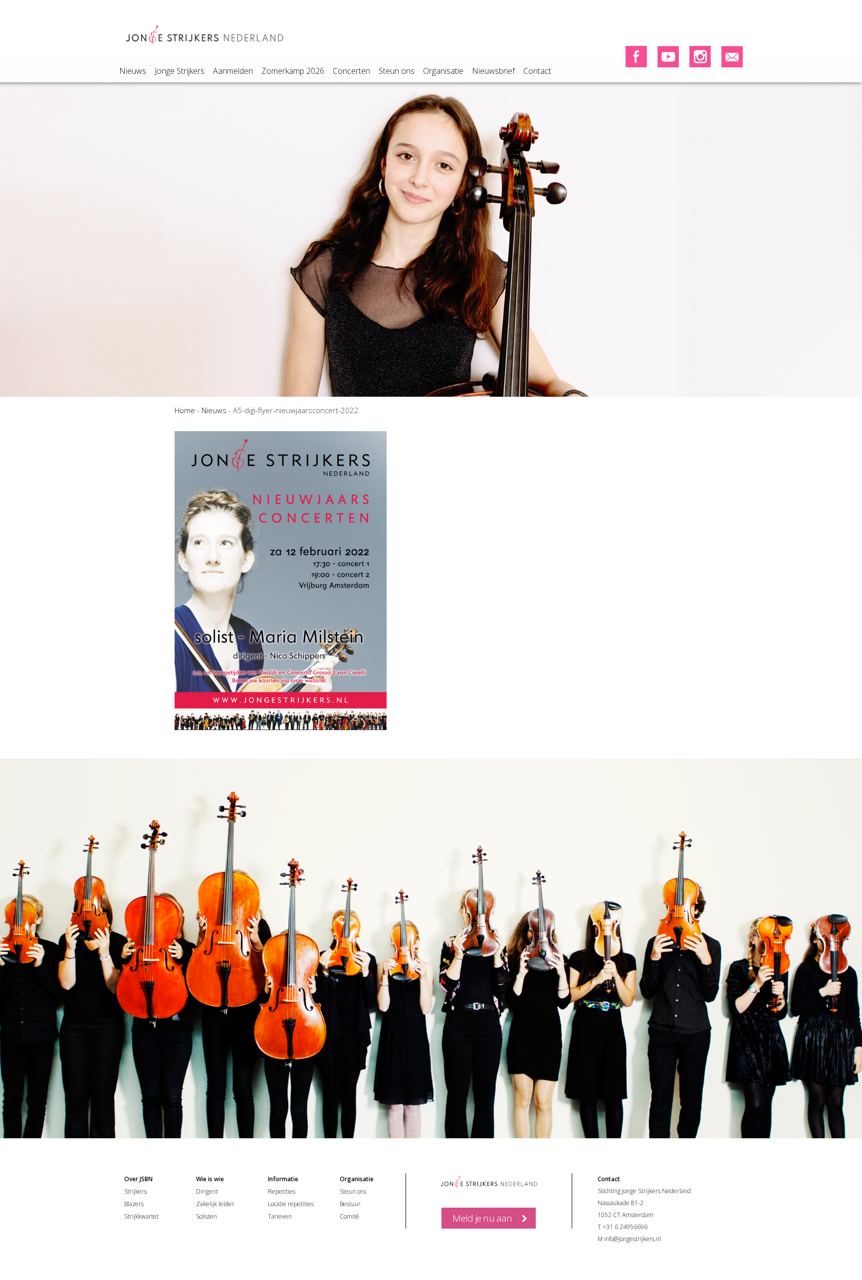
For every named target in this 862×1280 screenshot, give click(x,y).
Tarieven (280, 1216)
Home (185, 410)
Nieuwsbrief (493, 70)
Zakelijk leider (215, 1204)
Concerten (351, 70)
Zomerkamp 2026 (292, 70)
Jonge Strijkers (180, 70)
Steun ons (397, 70)
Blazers (134, 1204)
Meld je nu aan (482, 1218)
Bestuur (350, 1204)
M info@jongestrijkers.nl (629, 1239)
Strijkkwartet (141, 1216)
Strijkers (135, 1191)
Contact (537, 70)
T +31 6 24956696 (622, 1227)
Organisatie (443, 70)
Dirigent (207, 1191)
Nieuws (132, 70)
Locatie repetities (291, 1204)
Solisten (206, 1216)
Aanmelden (233, 70)
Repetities (281, 1191)
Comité (349, 1216)
